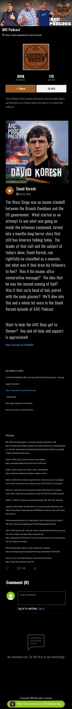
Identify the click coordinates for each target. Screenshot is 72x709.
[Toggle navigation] (68, 5)
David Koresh (26, 188)
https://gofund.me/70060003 (20, 345)
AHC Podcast (11, 29)
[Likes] (7, 568)
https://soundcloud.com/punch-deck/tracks (21, 390)
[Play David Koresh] (10, 191)
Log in (41, 608)
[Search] (61, 4)
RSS (53, 88)
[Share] (35, 568)
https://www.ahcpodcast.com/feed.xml (23, 35)
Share (22, 88)
